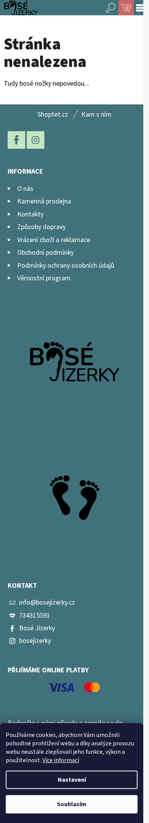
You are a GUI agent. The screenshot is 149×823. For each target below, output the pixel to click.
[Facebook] (16, 140)
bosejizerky (35, 641)
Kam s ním (96, 114)
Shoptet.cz (52, 114)
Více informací (60, 760)
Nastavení (72, 780)
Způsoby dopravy (41, 227)
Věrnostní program (44, 278)
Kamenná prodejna (44, 201)
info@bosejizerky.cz (47, 602)
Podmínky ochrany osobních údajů (65, 265)
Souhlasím (71, 804)
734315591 (34, 615)
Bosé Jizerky (37, 628)
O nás (25, 189)
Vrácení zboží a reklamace (53, 240)
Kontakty (30, 214)
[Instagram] (35, 140)
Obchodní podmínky (45, 252)
